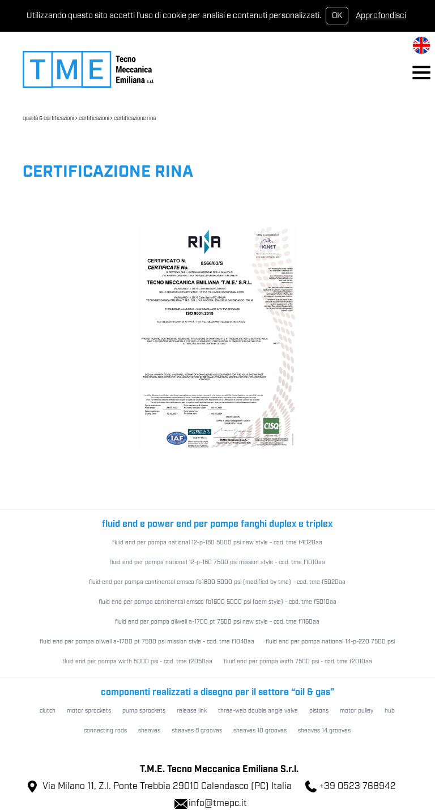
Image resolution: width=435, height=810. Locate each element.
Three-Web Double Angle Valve (258, 711)
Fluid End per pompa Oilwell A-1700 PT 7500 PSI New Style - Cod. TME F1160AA (217, 622)
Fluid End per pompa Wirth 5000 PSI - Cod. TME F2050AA (137, 662)
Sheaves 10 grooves (260, 731)
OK (337, 15)
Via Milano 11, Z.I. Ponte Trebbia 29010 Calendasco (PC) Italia (167, 786)
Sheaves (149, 731)
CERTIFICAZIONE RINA (135, 118)
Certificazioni (94, 118)
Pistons (319, 711)
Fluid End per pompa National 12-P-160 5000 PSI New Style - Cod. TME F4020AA (217, 543)
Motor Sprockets (89, 711)
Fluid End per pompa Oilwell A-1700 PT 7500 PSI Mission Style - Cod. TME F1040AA (147, 642)
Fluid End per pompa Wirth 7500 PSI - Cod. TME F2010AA (298, 662)
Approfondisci (381, 15)
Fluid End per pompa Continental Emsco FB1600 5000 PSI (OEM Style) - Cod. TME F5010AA (217, 602)
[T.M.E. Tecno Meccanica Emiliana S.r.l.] (88, 69)
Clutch (48, 711)
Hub (390, 711)
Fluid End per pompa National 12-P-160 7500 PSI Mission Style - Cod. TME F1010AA (217, 562)
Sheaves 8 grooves (197, 731)
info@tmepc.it (218, 803)
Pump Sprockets (143, 711)
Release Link (192, 711)
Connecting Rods (105, 731)
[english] (421, 45)
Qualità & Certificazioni (48, 118)
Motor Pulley (356, 711)
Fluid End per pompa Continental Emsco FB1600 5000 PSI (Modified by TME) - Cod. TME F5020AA (217, 582)
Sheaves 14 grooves (324, 731)
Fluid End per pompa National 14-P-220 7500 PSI (330, 642)
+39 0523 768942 (357, 786)
